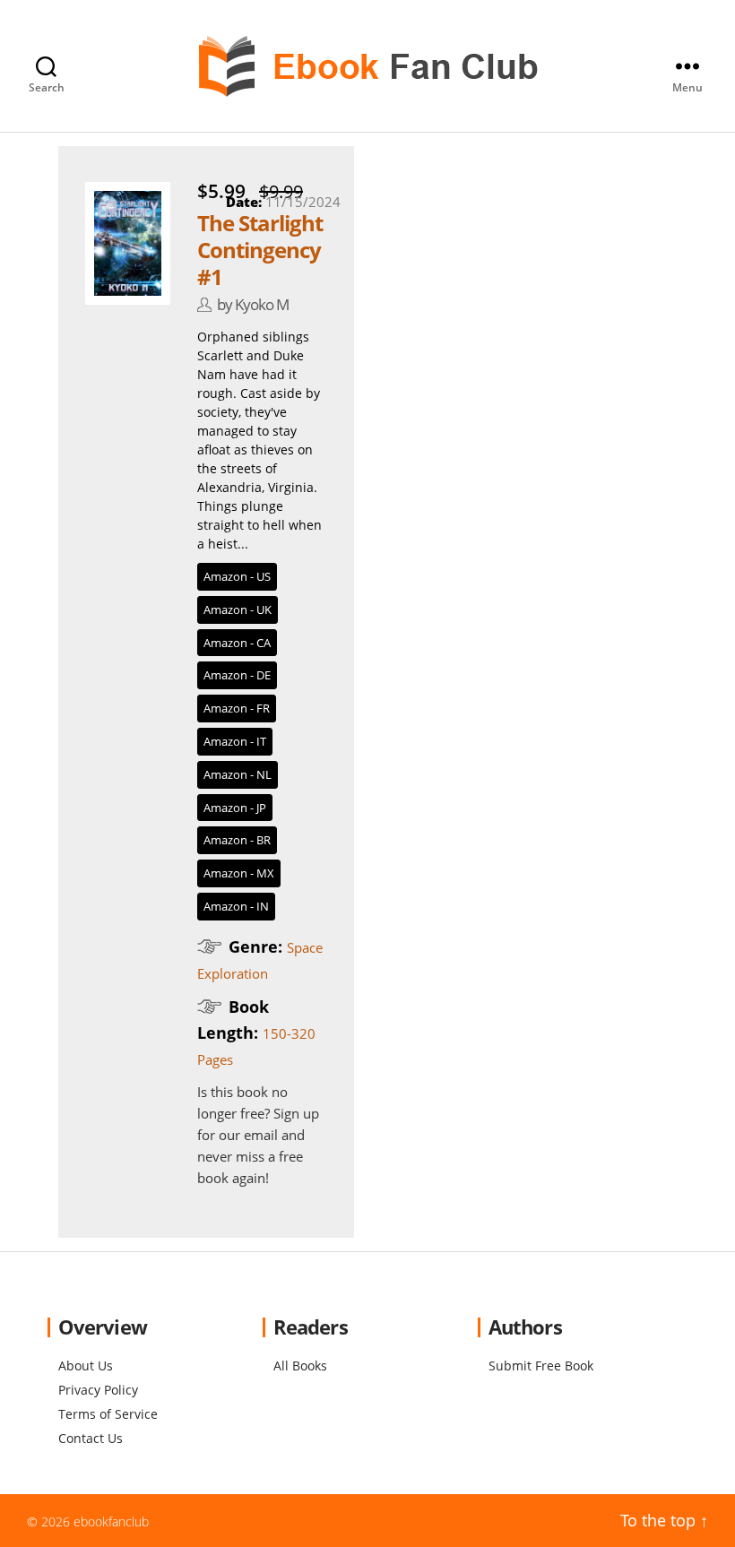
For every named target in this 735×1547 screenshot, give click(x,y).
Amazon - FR (236, 708)
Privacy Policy (98, 1389)
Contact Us (90, 1438)
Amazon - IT (234, 741)
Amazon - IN (236, 906)
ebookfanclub (111, 1521)
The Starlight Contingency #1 (260, 249)
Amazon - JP (234, 807)
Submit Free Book (541, 1365)
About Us (85, 1365)
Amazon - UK (237, 609)
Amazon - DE (237, 675)
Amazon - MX (238, 873)
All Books (300, 1365)
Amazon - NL (237, 774)
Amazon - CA (237, 643)
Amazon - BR (237, 840)
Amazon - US (237, 576)
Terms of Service (108, 1413)
